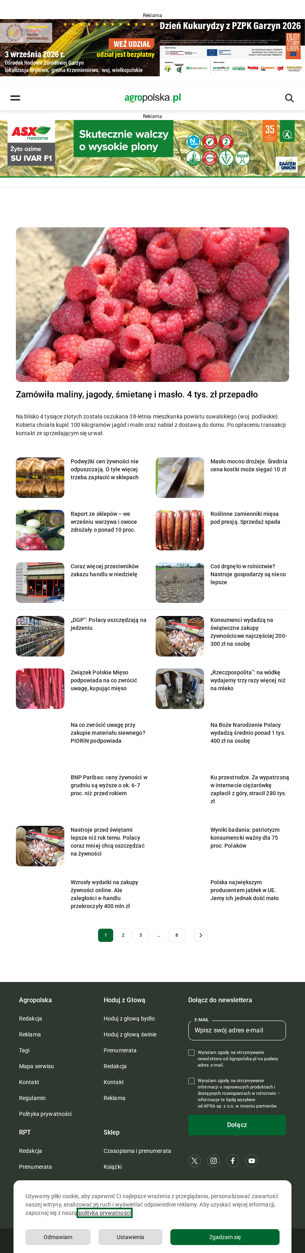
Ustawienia (130, 1237)
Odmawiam (58, 1237)
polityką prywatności (105, 1213)
